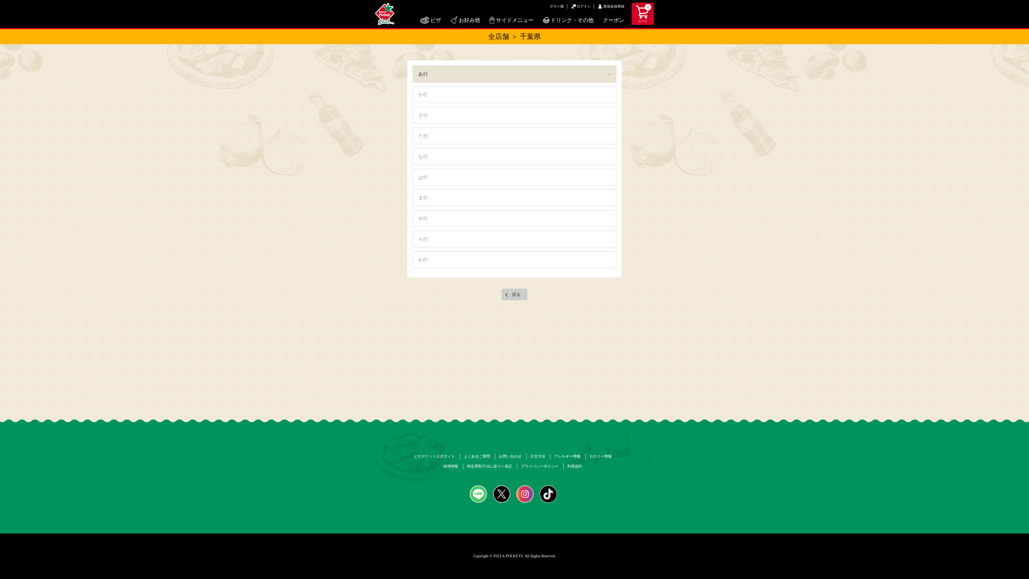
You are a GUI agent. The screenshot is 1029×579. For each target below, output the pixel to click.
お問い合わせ (510, 456)
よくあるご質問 (477, 456)
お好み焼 (469, 20)
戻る (516, 294)
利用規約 (574, 466)
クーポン (613, 20)
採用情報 (450, 466)
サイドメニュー (515, 20)
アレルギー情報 (567, 456)
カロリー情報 (600, 456)
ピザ (435, 20)
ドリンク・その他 (572, 20)
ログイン (584, 6)
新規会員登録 (613, 6)
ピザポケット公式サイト (434, 456)
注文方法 (537, 456)
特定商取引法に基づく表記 (489, 466)
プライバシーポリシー (539, 466)
